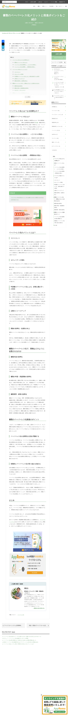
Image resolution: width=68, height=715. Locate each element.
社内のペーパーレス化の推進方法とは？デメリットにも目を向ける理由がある (20, 642)
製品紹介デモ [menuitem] (62, 1)
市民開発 (54, 106)
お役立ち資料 (59, 54)
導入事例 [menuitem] (51, 6)
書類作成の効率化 (18, 85)
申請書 (36, 122)
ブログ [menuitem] (26, 1)
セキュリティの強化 (18, 74)
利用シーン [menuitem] (44, 6)
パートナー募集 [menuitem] (54, 1)
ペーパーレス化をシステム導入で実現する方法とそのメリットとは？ (18, 644)
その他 (54, 150)
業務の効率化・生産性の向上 (20, 80)
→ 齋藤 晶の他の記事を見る (38, 608)
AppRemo (55, 134)
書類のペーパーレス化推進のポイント (20, 92)
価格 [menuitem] (66, 6)
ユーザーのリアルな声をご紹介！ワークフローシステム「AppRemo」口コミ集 (59, 84)
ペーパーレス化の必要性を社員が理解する (59, 217)
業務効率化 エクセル (57, 126)
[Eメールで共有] (3, 50)
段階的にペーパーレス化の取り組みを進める (59, 221)
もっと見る (27, 96)
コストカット (17, 72)
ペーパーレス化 (21, 614)
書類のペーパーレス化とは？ (20, 62)
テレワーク (55, 138)
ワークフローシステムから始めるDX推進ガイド (59, 97)
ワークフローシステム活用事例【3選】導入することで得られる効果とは (14, 625)
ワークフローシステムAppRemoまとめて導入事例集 (58, 78)
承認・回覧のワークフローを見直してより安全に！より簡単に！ (39, 625)
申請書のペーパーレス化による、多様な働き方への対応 (26, 76)
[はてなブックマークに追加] (3, 47)
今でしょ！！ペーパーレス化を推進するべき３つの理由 (15, 638)
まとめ (55, 225)
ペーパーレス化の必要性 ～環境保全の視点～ (24, 66)
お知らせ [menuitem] (40, 1)
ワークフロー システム (57, 114)
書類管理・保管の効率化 (19, 90)
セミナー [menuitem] (46, 1)
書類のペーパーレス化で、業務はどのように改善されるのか (25, 83)
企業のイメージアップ (19, 78)
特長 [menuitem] (34, 6)
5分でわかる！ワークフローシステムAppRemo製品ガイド (58, 71)
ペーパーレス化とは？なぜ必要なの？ (20, 59)
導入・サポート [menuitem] (59, 6)
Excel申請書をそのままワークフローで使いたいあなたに (59, 91)
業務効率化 (55, 122)
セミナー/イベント (58, 57)
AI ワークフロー (56, 146)
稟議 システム (55, 142)
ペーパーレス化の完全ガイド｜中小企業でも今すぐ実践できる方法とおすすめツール (22, 636)
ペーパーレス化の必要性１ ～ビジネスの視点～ (25, 64)
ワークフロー (55, 110)
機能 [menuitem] (39, 6)
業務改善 (55, 118)
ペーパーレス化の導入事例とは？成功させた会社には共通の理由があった (19, 640)
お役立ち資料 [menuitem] (33, 1)
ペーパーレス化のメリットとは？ (19, 69)
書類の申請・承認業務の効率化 (21, 88)
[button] (65, 62)
